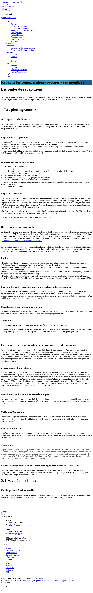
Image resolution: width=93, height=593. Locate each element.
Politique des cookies (67, 580)
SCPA (8, 76)
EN (10, 14)
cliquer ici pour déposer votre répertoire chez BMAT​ (22, 241)
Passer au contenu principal (11, 2)
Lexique (9, 559)
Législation (10, 557)
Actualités (14, 41)
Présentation (15, 24)
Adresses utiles (11, 553)
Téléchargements (12, 555)
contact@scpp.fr (14, 525)
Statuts (13, 61)
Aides (8, 63)
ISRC (8, 74)
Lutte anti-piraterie (18, 39)
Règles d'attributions (18, 72)
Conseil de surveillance (19, 28)
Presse (8, 548)
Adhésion (9, 52)
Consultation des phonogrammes (23, 48)
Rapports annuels (17, 37)
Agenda (14, 67)
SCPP (8, 22)
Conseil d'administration (20, 26)
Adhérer (14, 54)
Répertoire (10, 46)
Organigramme (16, 33)
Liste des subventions (19, 70)
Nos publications (17, 35)
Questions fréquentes (14, 550)
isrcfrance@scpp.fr (15, 534)
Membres (9, 44)
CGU (19, 580)
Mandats (14, 57)
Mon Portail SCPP (9, 18)
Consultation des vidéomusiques (23, 50)
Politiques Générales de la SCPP (23, 30)
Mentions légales (29, 580)
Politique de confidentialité (47, 580)
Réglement (15, 59)
